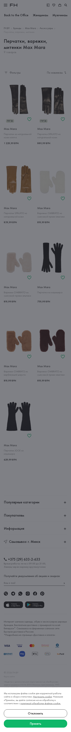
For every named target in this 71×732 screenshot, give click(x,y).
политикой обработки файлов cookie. (40, 703)
